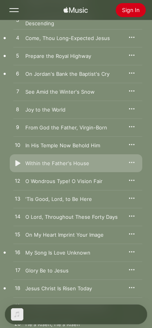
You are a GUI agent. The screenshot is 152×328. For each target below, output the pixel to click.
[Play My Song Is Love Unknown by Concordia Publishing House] (17, 252)
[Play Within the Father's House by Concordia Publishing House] (17, 163)
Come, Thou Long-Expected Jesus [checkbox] (67, 38)
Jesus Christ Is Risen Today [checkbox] (58, 288)
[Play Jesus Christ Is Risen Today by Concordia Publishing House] (17, 288)
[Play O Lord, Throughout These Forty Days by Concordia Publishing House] (17, 216)
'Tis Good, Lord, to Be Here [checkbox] (58, 199)
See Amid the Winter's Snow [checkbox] (60, 92)
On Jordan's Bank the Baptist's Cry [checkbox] (67, 74)
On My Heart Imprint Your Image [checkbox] (64, 235)
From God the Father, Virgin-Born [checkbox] (66, 127)
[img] (76, 10)
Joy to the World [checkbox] (45, 109)
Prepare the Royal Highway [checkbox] (58, 56)
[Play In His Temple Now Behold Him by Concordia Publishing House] (17, 145)
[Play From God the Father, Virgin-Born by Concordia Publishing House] (17, 127)
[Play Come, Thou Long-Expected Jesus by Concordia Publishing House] (17, 38)
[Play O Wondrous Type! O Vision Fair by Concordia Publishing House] (17, 181)
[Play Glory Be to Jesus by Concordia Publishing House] (17, 270)
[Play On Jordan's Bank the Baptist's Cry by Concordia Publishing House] (17, 73)
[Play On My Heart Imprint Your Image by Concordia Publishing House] (17, 234)
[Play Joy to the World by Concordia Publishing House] (17, 109)
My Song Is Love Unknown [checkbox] (57, 252)
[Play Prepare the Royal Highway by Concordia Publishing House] (17, 55)
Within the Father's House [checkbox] (57, 163)
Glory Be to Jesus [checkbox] (47, 270)
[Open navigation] (14, 10)
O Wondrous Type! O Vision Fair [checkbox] (64, 181)
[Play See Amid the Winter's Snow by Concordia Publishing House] (17, 91)
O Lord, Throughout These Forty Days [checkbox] (71, 217)
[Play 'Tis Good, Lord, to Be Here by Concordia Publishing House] (17, 198)
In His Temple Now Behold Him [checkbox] (62, 145)
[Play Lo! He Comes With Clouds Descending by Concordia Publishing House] (17, 20)
